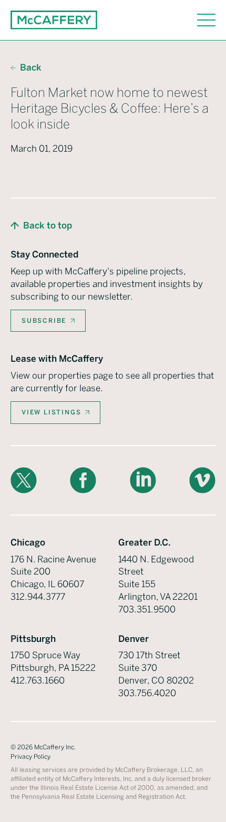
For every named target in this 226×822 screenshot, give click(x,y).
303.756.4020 (147, 693)
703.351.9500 (147, 609)
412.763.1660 (38, 680)
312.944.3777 (38, 596)
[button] (41, 226)
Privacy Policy (30, 756)
